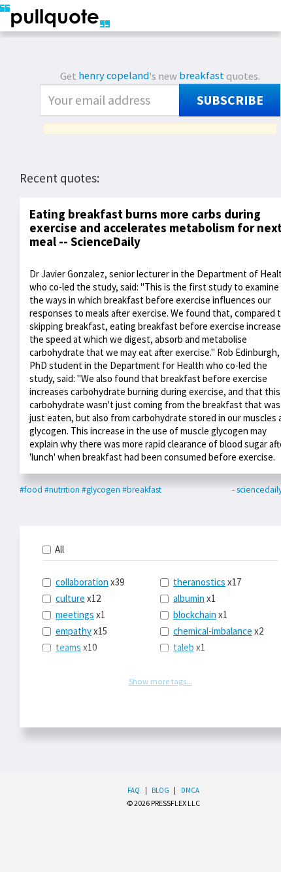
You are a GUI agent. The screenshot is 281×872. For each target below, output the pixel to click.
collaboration (82, 582)
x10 (76, 647)
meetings (75, 614)
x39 (90, 582)
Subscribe (230, 100)
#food (31, 489)
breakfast (201, 75)
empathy (73, 631)
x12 (78, 598)
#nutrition (62, 489)
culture (70, 598)
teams (68, 647)
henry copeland (113, 75)
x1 (80, 614)
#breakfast (141, 489)
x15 (81, 631)
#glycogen (101, 489)
